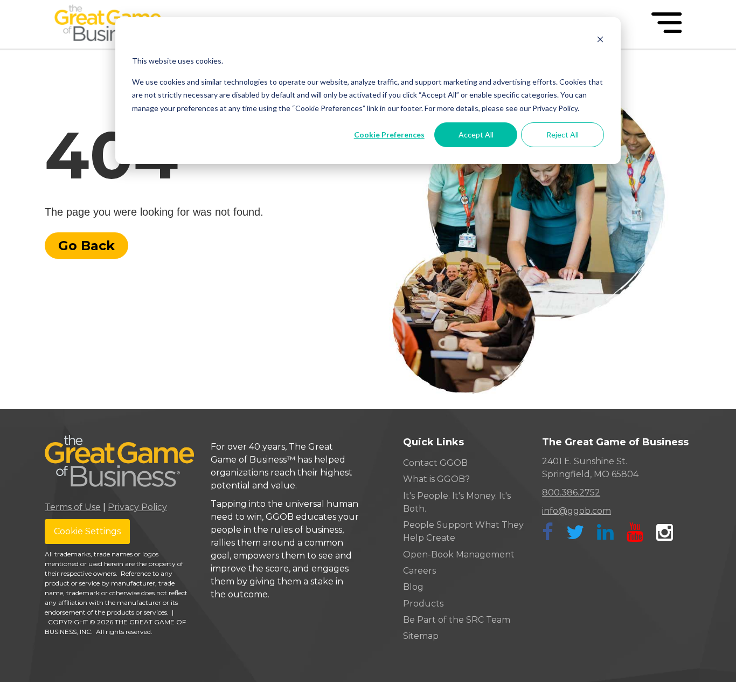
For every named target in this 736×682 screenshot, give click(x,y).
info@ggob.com (576, 511)
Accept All (476, 134)
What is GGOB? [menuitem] (436, 479)
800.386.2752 (571, 492)
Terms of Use (73, 507)
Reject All (562, 134)
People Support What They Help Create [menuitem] (463, 531)
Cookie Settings (87, 531)
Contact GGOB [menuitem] (435, 463)
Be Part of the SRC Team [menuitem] (456, 620)
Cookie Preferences (389, 134)
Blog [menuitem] (413, 587)
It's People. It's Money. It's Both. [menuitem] (457, 502)
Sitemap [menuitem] (421, 636)
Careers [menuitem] (419, 571)
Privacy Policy (137, 507)
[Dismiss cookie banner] (600, 40)
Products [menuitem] (423, 603)
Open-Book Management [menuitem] (459, 554)
